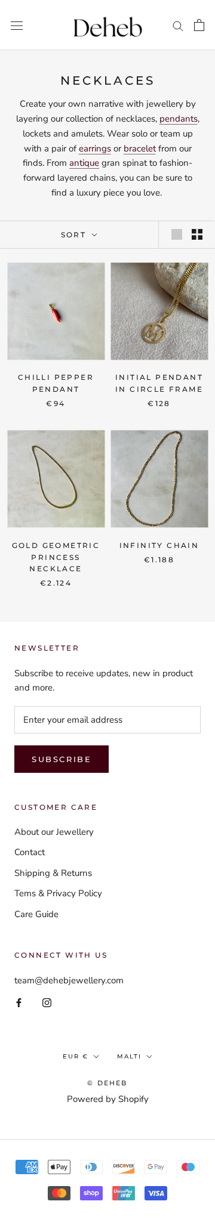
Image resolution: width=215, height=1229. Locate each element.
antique (84, 163)
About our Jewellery (54, 832)
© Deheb (107, 1083)
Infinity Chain (159, 545)
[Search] (178, 25)
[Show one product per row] (176, 234)
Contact (29, 852)
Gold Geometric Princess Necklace (56, 557)
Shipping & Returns (53, 873)
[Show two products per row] (197, 234)
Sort (75, 234)
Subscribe (61, 759)
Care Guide (36, 914)
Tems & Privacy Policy (58, 893)
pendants (178, 119)
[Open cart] (199, 25)
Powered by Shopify (108, 1099)
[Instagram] (46, 1002)
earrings (95, 148)
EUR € (75, 1056)
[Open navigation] (17, 24)
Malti (129, 1056)
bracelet (140, 148)
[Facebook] (18, 1002)
